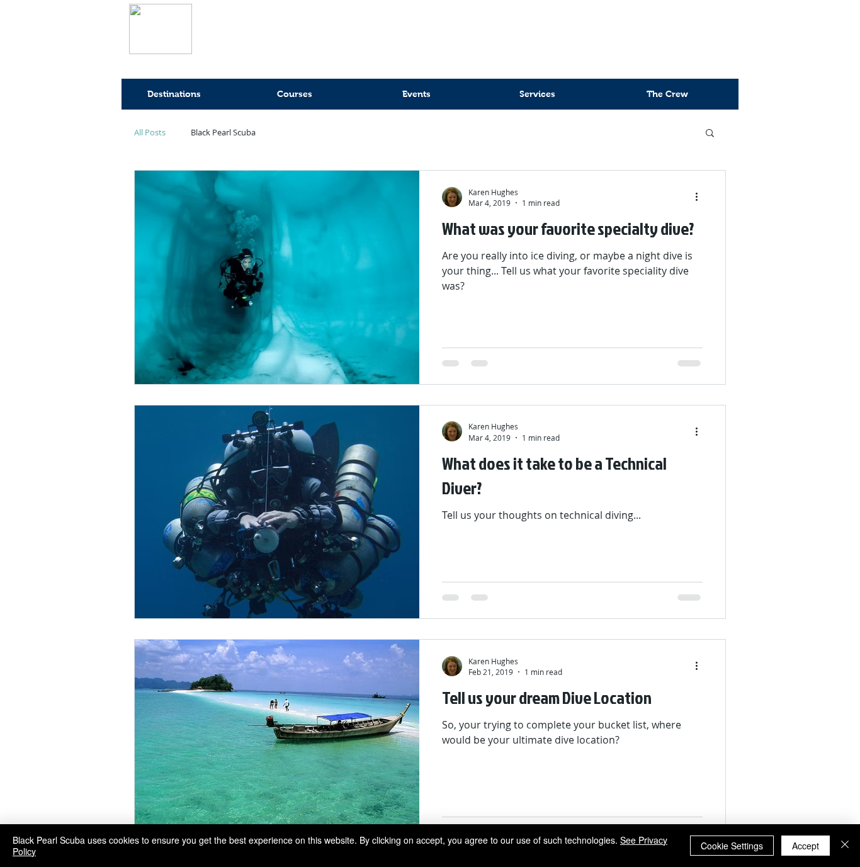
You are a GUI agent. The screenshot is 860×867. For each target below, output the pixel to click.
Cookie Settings (732, 845)
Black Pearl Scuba (223, 132)
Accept (805, 845)
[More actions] (700, 197)
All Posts (150, 132)
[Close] (844, 845)
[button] (710, 133)
